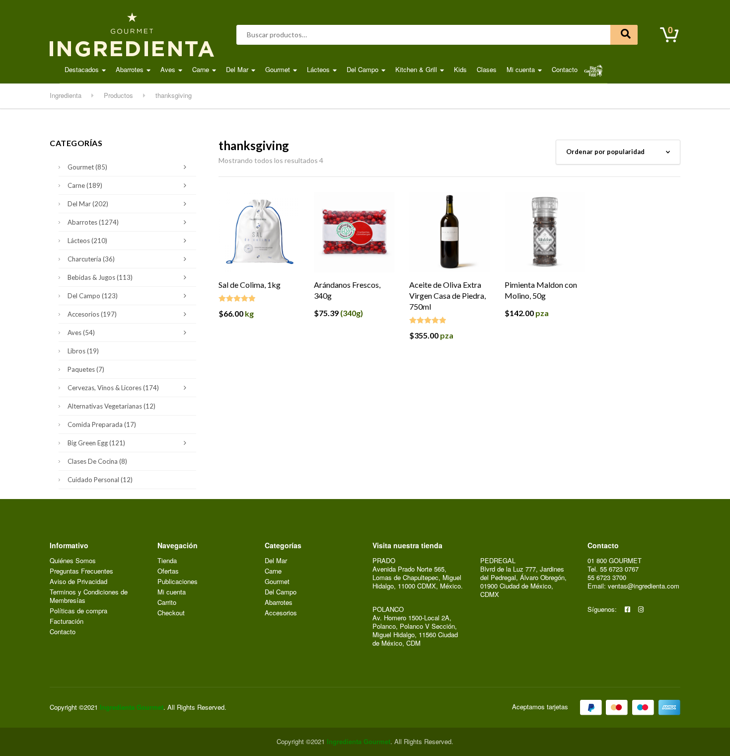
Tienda (167, 561)
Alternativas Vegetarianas (111, 406)
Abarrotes (130, 69)
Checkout (171, 613)
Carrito (166, 602)
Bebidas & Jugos (100, 277)
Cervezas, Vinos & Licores (113, 388)
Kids (460, 69)
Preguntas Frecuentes (81, 571)
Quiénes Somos (73, 561)
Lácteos (318, 69)
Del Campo (362, 69)
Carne (200, 69)
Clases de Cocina (97, 461)
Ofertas (168, 571)
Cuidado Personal (100, 480)
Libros (83, 351)
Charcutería (91, 259)
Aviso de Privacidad (78, 582)
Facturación (66, 621)
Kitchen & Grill (416, 69)
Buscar (624, 35)
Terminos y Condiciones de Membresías (89, 596)
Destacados (82, 69)
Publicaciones (177, 582)
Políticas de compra (78, 611)
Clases (487, 69)
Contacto (565, 69)
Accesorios (92, 314)
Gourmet (277, 69)
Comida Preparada (102, 424)
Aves (167, 69)
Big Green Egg (96, 443)
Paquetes (86, 369)
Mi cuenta (521, 69)
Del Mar (237, 69)
